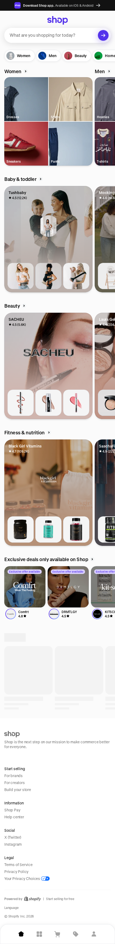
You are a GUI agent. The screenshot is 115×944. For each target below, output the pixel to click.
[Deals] (75, 934)
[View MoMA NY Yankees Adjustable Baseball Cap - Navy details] (48, 859)
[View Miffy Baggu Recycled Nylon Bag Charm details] (76, 859)
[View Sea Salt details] (76, 733)
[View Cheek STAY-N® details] (76, 403)
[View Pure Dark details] (48, 733)
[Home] (21, 934)
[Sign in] (93, 934)
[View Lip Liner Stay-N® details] (20, 403)
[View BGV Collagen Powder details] (20, 529)
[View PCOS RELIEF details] (48, 529)
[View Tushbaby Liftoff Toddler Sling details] (76, 276)
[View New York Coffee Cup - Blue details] (20, 859)
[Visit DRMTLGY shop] (68, 586)
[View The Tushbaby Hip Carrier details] (20, 276)
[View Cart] (57, 934)
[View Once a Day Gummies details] (76, 529)
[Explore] (39, 934)
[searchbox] (57, 35)
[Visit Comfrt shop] (24, 586)
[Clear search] (103, 35)
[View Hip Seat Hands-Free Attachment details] (48, 276)
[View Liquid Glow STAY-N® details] (48, 403)
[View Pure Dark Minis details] (20, 733)
